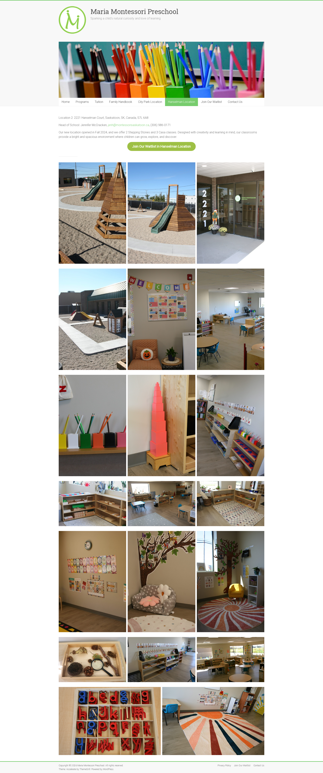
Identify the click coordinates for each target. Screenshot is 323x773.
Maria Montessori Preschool (134, 11)
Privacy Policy (224, 765)
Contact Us (235, 102)
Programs (82, 102)
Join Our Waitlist (211, 102)
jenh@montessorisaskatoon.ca (128, 125)
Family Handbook (120, 102)
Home (66, 102)
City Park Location (150, 102)
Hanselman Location (181, 102)
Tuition (99, 102)
